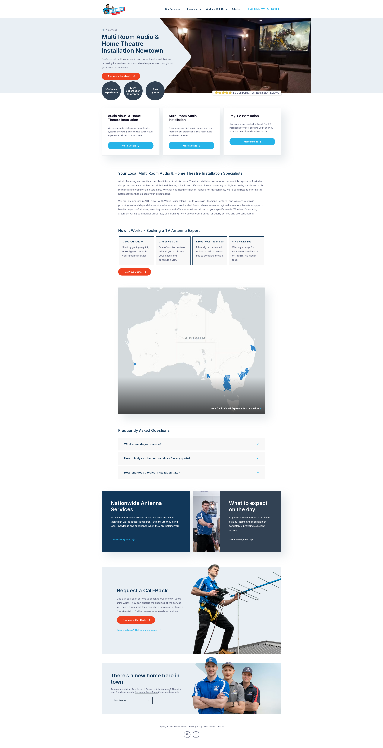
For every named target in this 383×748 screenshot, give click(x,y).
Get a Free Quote (120, 539)
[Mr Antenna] (113, 14)
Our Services (172, 9)
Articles (236, 9)
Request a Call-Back (119, 76)
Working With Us (215, 9)
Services (112, 30)
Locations (192, 9)
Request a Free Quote (146, 692)
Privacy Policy (195, 726)
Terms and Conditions (214, 726)
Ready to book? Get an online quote (137, 630)
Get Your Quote (133, 271)
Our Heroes (120, 700)
